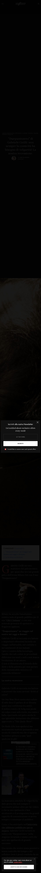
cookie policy (18, 862)
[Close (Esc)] (37, 423)
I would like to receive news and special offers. (21, 449)
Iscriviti (20, 444)
